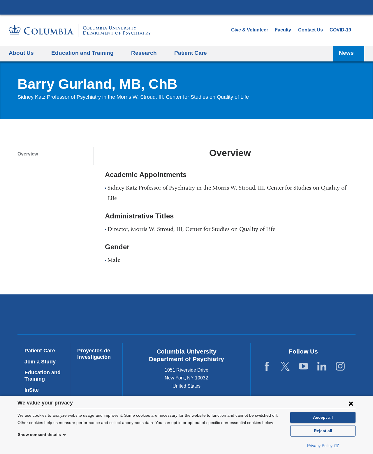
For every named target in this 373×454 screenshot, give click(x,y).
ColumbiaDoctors (312, 314)
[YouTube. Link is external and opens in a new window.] (303, 366)
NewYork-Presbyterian (144, 315)
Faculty (283, 29)
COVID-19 (340, 29)
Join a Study (40, 362)
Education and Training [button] (82, 53)
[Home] (80, 30)
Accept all (323, 417)
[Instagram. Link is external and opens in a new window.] (340, 366)
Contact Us (310, 29)
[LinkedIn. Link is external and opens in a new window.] (322, 366)
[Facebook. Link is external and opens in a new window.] (267, 366)
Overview (27, 153)
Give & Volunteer (249, 29)
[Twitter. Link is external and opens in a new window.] (285, 366)
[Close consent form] (351, 403)
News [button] (346, 53)
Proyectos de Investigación (94, 354)
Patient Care (190, 53)
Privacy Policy (320, 445)
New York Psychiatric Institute (228, 315)
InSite (31, 390)
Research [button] (144, 53)
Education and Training (42, 376)
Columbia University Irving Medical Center (186, 7)
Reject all (323, 430)
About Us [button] (21, 53)
